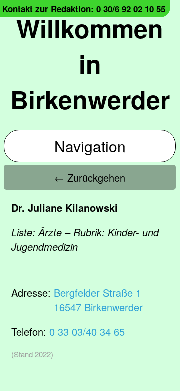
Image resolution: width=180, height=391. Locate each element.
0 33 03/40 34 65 (87, 331)
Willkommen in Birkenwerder (90, 63)
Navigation (90, 146)
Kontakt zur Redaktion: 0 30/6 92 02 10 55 (84, 9)
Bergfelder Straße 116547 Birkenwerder (98, 299)
